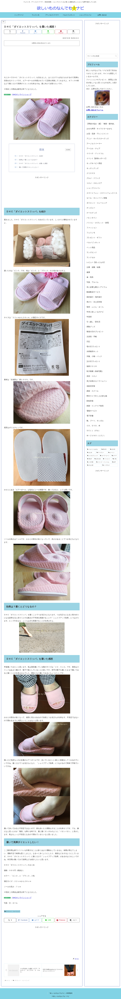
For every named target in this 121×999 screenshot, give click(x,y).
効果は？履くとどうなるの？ (28, 160)
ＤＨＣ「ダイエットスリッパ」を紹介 (31, 156)
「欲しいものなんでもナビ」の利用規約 (60, 993)
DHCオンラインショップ (21, 94)
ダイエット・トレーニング (13, 911)
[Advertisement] (42, 61)
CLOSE (68, 149)
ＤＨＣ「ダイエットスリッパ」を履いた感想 (33, 163)
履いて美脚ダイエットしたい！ (29, 167)
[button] (73, 32)
